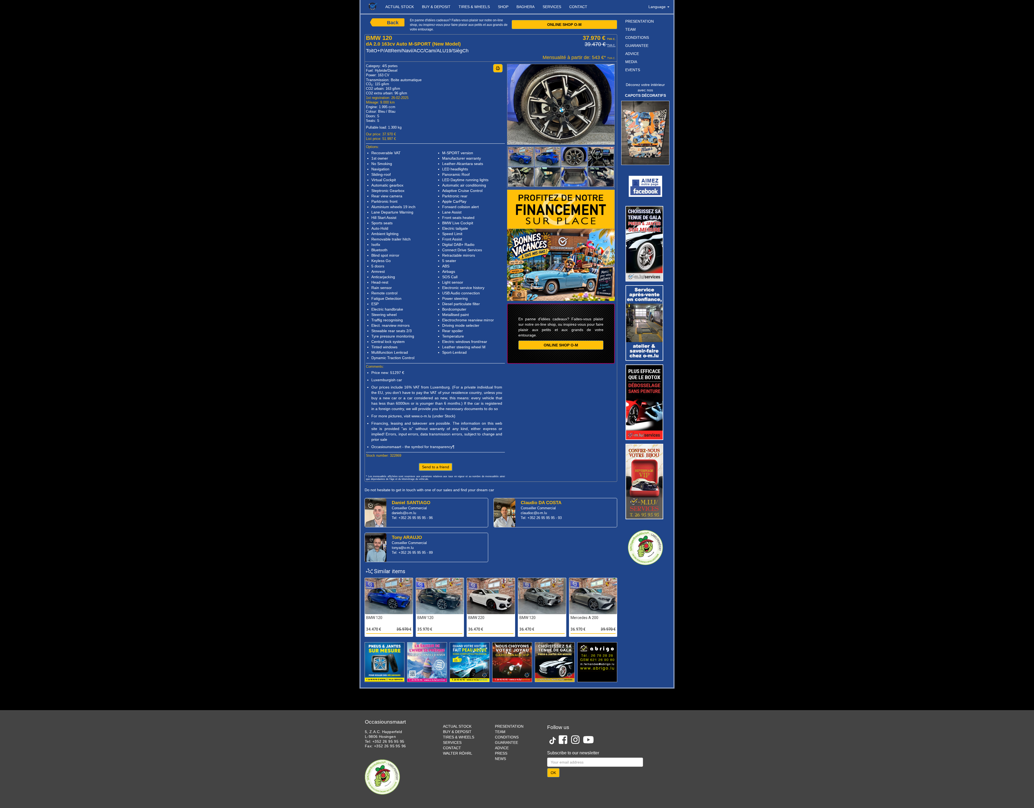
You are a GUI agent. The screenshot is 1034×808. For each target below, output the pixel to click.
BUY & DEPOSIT (436, 7)
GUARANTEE (636, 45)
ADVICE (632, 53)
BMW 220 (476, 618)
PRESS (501, 753)
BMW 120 (374, 618)
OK (553, 773)
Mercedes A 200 (584, 618)
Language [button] (657, 7)
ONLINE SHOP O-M (564, 24)
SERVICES (552, 7)
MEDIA (631, 62)
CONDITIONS (637, 37)
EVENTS (632, 70)
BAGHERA (525, 7)
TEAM (630, 29)
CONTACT (578, 7)
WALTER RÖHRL (457, 753)
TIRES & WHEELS (474, 7)
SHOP (503, 7)
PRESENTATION (639, 21)
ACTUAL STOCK (399, 7)
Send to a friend (435, 467)
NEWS (500, 759)
